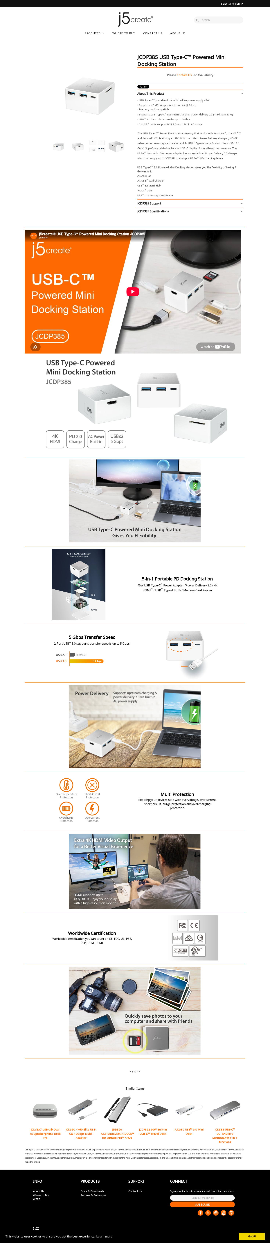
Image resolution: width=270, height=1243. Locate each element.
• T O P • (135, 1071)
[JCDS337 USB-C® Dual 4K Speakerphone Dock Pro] (45, 1110)
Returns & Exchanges (93, 1195)
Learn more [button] (104, 1236)
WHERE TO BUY (123, 33)
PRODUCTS (92, 33)
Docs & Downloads (92, 1191)
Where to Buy (41, 1195)
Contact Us (135, 1191)
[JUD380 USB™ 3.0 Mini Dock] (189, 1110)
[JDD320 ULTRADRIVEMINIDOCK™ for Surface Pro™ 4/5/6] (117, 1110)
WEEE (36, 1199)
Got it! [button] (252, 1236)
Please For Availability (190, 75)
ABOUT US (178, 33)
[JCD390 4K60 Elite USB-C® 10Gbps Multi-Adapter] (81, 1110)
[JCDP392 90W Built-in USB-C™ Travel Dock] (153, 1110)
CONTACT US (152, 33)
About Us (38, 1191)
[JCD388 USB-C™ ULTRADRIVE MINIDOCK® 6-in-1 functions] (225, 1110)
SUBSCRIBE (202, 1204)
